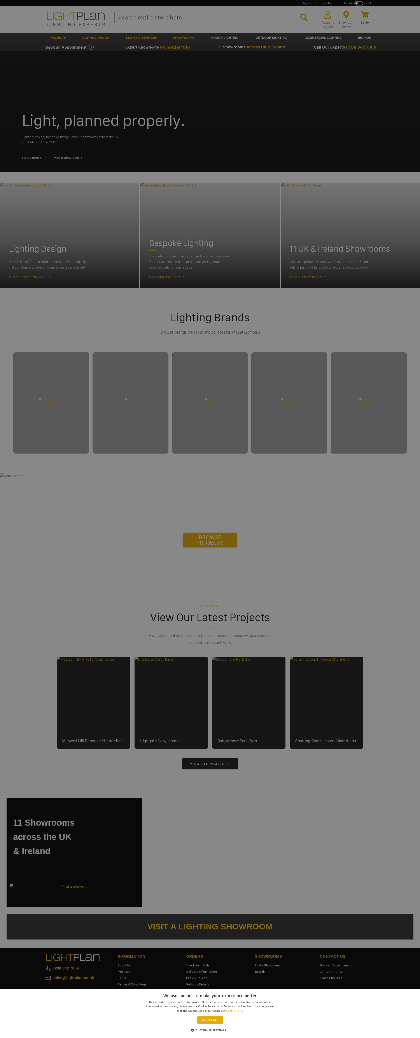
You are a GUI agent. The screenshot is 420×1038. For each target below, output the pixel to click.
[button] (210, 1030)
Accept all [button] (210, 1020)
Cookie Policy (234, 1011)
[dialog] (210, 1013)
